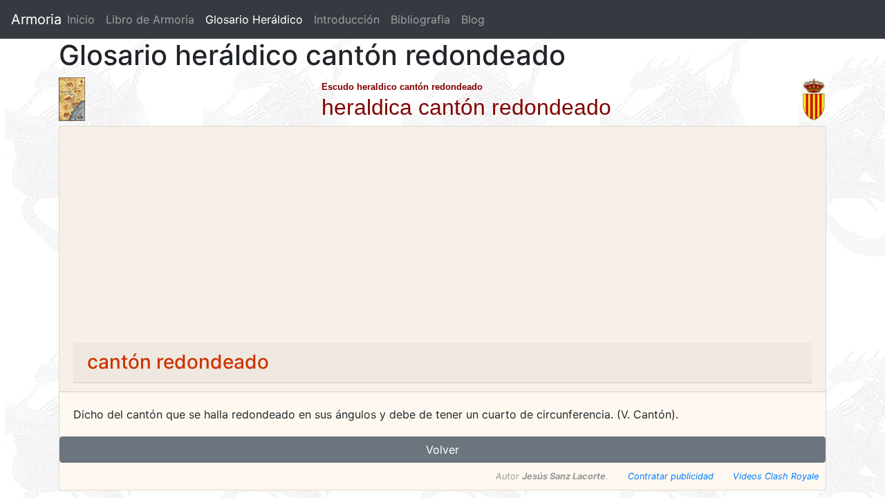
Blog (473, 19)
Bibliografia (420, 19)
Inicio (81, 19)
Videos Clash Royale (776, 476)
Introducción (347, 19)
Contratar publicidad (671, 476)
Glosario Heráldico (254, 19)
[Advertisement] (442, 238)
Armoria (36, 19)
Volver (442, 449)
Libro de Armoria (153, 19)
